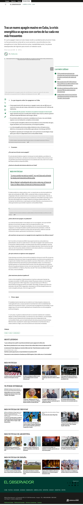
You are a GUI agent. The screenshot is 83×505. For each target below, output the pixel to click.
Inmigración (29, 490)
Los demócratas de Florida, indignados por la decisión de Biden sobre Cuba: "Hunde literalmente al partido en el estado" (27, 348)
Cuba (6, 333)
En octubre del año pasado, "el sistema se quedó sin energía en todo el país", (31, 111)
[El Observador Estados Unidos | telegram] (75, 485)
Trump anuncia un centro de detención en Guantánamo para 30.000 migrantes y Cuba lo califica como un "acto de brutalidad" (28, 354)
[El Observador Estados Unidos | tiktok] (78, 483)
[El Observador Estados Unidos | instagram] (72, 483)
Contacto (39, 502)
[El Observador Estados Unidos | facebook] (70, 483)
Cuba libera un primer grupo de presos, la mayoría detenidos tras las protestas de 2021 (20, 351)
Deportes (45, 490)
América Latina (27, 4)
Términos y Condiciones (31, 502)
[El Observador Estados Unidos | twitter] (67, 483)
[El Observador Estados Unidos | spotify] (72, 485)
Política (10, 490)
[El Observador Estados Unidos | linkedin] (69, 485)
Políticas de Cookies (8, 502)
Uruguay (7, 1)
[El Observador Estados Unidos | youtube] (75, 483)
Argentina (13, 1)
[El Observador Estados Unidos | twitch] (78, 485)
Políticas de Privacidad (19, 502)
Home (5, 490)
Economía (16, 490)
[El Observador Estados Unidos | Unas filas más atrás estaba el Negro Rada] (51, 413)
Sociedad (22, 490)
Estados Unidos (26, 1)
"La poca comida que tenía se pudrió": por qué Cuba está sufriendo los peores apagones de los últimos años (24, 342)
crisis (10, 333)
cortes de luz (16, 333)
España (19, 1)
